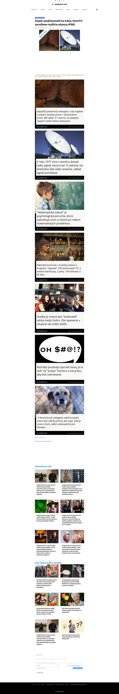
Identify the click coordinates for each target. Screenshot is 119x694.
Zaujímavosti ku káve (39, 17)
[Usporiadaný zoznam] (44, 663)
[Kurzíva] (39, 663)
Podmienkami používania (76, 665)
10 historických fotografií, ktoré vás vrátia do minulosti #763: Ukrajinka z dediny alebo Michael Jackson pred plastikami (46, 583)
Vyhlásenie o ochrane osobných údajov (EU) (78, 684)
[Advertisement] (57, 454)
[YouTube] (59, 1)
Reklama (34, 684)
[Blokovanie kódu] (50, 663)
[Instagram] (57, 1)
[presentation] (47, 476)
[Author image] (35, 28)
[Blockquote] (48, 663)
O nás (38, 684)
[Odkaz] (51, 663)
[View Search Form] (97, 9)
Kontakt (43, 684)
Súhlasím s (74, 665)
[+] (54, 662)
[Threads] (64, 1)
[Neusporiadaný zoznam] (46, 663)
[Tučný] (37, 663)
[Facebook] (55, 1)
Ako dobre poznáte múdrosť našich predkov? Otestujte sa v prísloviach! (72, 610)
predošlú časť (47, 441)
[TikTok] (61, 1)
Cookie (66, 684)
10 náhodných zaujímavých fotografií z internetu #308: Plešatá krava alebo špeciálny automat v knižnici (71, 582)
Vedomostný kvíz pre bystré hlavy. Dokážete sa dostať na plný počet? (71, 636)
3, (40, 437)
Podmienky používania (59, 684)
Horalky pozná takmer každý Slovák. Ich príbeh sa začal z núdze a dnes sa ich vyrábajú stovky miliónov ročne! (45, 611)
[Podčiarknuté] (41, 663)
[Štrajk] (43, 663)
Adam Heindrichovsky (43, 28)
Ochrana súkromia (50, 684)
